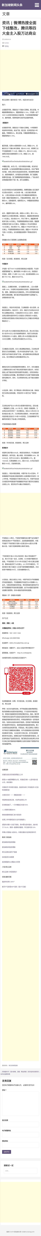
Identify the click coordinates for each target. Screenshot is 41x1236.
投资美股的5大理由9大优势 (11, 862)
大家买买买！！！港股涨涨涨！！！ (14, 795)
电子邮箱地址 (6, 1131)
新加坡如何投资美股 (8, 842)
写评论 (7, 46)
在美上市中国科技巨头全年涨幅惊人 (14, 820)
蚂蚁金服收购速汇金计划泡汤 (11, 815)
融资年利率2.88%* (8, 882)
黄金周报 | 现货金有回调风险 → (30, 1072)
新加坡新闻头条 (12, 5)
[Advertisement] (20, 70)
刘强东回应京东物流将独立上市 (12, 775)
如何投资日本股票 (8, 857)
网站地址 (5, 1141)
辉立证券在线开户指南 (9, 852)
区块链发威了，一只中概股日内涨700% (15, 805)
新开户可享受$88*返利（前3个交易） (14, 887)
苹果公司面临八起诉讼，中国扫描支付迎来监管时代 (19, 832)
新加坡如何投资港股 (8, 847)
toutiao (6, 43)
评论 (4, 1090)
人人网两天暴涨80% (8, 810)
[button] (37, 4)
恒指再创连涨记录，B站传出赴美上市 (14, 800)
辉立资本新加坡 (13, 1065)
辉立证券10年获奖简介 (9, 872)
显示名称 (5, 1120)
